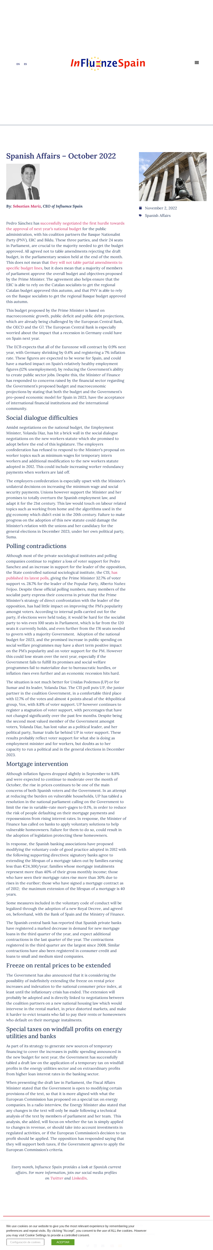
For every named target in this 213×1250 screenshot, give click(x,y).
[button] (196, 62)
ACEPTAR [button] (63, 1242)
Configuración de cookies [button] (25, 1242)
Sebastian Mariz (27, 206)
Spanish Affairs (158, 215)
